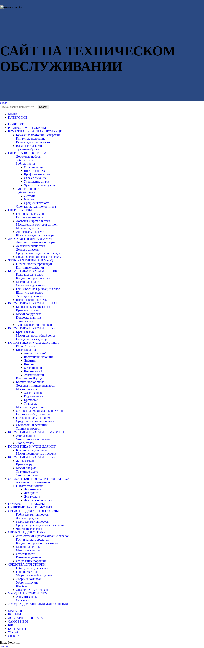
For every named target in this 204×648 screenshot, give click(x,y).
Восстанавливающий (38, 357)
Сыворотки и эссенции (32, 425)
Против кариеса (35, 170)
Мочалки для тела (28, 228)
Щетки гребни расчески (32, 299)
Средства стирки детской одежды (39, 256)
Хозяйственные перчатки (33, 589)
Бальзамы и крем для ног (33, 450)
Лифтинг (30, 360)
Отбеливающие (34, 167)
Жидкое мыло (25, 460)
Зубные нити (25, 160)
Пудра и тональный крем (33, 417)
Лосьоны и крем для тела (33, 221)
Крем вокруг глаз (27, 310)
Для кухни (31, 493)
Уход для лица (25, 435)
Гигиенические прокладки (34, 264)
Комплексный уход (29, 378)
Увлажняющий (34, 375)
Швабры (21, 586)
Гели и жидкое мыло (30, 213)
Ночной (29, 364)
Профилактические (37, 174)
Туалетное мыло (27, 471)
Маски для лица (27, 389)
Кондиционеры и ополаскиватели (39, 543)
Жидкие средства (27, 518)
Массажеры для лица (30, 407)
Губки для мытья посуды (32, 514)
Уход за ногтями (27, 475)
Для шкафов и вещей (38, 500)
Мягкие (29, 199)
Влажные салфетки (29, 145)
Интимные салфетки (30, 267)
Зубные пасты (25, 163)
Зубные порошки (27, 188)
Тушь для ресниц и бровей (34, 324)
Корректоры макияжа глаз (33, 306)
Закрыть (5, 646)
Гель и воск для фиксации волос (38, 289)
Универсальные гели (30, 231)
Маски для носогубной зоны (35, 335)
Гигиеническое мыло (30, 217)
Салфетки (22, 600)
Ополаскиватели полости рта (36, 206)
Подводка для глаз (28, 317)
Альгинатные (33, 392)
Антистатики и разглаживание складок (42, 536)
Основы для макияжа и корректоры (40, 410)
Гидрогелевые (33, 396)
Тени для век (24, 321)
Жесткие (29, 196)
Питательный (33, 371)
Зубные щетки (25, 192)
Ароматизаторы (26, 596)
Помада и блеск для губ (32, 339)
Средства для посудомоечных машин (41, 525)
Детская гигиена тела (30, 246)
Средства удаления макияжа (35, 421)
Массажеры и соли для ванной (37, 224)
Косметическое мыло (30, 382)
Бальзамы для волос (29, 274)
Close (3, 103)
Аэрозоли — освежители (33, 482)
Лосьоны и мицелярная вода (35, 385)
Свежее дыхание (35, 178)
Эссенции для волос (29, 296)
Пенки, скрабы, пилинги (33, 414)
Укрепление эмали (36, 181)
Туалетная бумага (28, 149)
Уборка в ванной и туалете (34, 575)
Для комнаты (33, 489)
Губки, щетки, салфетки (32, 568)
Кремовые (31, 400)
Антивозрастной (35, 353)
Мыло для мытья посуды (32, 521)
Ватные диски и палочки (33, 142)
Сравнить (14, 635)
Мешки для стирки (29, 546)
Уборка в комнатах (28, 579)
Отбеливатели (25, 554)
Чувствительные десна (39, 185)
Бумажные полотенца (30, 138)
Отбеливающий (34, 367)
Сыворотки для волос (30, 285)
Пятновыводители (28, 557)
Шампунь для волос (29, 292)
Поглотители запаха (29, 485)
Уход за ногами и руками (33, 439)
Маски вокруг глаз (28, 314)
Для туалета (32, 496)
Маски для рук (26, 468)
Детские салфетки (28, 249)
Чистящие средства (29, 528)
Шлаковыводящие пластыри (35, 235)
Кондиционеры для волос (33, 278)
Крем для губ (25, 332)
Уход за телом (25, 443)
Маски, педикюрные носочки (36, 453)
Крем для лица (26, 349)
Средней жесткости (37, 203)
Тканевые (30, 403)
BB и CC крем (25, 346)
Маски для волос (27, 281)
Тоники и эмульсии (29, 428)
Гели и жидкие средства (32, 539)
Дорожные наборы (28, 156)
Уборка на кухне (27, 582)
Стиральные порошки (31, 561)
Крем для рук (25, 464)
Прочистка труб (27, 571)
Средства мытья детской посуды (38, 253)
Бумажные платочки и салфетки (38, 135)
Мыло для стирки (28, 550)
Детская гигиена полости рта (36, 242)
